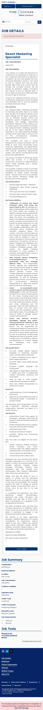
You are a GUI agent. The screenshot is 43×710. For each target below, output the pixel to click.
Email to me (7, 633)
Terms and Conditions (18, 682)
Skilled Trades (8, 671)
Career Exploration (9, 665)
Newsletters (33, 682)
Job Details (9, 46)
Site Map (5, 682)
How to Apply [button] (21, 549)
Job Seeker (6, 658)
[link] (22, 12)
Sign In (7, 6)
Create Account (27, 6)
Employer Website (8, 570)
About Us (5, 674)
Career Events (6, 685)
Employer (6, 661)
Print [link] (5, 637)
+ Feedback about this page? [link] (32, 641)
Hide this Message (21, 708)
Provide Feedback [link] (10, 635)
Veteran (5, 668)
